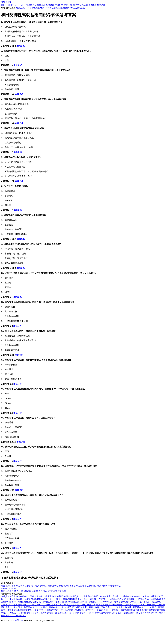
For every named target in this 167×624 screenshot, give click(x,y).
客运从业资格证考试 (29, 586)
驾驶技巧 (77, 5)
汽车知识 (85, 5)
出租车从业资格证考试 (90, 586)
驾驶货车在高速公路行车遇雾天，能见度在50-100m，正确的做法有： (56, 613)
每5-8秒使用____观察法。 (108, 610)
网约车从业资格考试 (111, 586)
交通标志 (59, 5)
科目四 (24, 5)
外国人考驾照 (7, 591)
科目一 (4, 5)
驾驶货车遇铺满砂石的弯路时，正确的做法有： (118, 605)
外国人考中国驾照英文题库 (53, 591)
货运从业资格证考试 (49, 586)
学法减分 (103, 5)
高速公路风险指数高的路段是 (38, 599)
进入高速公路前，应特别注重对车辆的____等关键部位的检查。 (113, 596)
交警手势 (68, 5)
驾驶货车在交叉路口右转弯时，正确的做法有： (23, 596)
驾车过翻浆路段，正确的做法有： (80, 605)
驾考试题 (50, 5)
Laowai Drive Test (8, 588)
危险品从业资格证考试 (69, 586)
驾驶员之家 (6, 2)
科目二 (11, 5)
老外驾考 (36, 591)
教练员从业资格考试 (10, 586)
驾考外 (17, 591)
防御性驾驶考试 (36, 8)
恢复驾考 (41, 5)
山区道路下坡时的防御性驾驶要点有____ (64, 596)
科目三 (18, 5)
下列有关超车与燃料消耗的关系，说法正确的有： (75, 599)
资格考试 (94, 5)
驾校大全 (32, 5)
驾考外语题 (26, 591)
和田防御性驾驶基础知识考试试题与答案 (66, 8)
